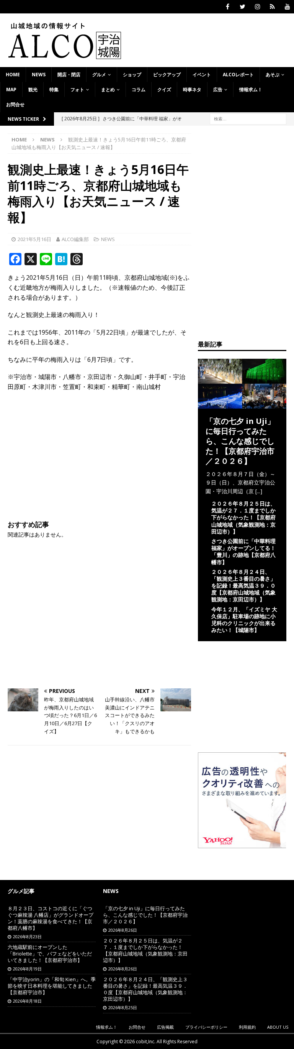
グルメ (99, 74)
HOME (13, 74)
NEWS (39, 74)
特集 (54, 89)
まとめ (108, 89)
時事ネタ (192, 89)
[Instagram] (257, 6)
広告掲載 (165, 1027)
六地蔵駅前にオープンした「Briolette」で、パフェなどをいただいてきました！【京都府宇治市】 (50, 954)
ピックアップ (167, 74)
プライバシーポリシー (206, 1027)
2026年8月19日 (27, 969)
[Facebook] (227, 6)
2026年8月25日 (122, 1007)
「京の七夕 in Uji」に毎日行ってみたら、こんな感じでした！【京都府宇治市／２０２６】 (240, 441)
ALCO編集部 (75, 239)
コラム (138, 89)
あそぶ (272, 74)
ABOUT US (277, 1027)
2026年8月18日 (27, 1001)
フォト (77, 89)
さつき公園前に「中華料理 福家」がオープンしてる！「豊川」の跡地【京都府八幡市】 (243, 551)
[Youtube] (287, 6)
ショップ (132, 74)
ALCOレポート (238, 74)
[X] (242, 6)
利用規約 (247, 1027)
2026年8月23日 (27, 936)
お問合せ (15, 104)
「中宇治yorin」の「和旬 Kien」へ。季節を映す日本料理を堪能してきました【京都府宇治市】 (52, 986)
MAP (11, 89)
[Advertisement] (99, 453)
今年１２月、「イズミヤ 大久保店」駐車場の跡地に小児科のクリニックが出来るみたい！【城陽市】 (244, 620)
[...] (258, 491)
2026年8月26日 (122, 930)
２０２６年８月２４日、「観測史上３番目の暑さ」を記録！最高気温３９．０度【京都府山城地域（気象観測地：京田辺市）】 (243, 585)
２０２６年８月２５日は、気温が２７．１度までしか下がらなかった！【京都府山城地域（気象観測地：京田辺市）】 (243, 517)
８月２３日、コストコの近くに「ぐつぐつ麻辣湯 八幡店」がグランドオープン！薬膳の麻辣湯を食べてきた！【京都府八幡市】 (50, 918)
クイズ (164, 89)
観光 (33, 89)
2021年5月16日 (34, 239)
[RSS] (272, 6)
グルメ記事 (21, 891)
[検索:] (248, 118)
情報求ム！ (250, 89)
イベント (202, 74)
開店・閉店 (68, 74)
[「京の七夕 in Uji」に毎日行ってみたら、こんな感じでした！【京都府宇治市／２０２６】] (242, 403)
